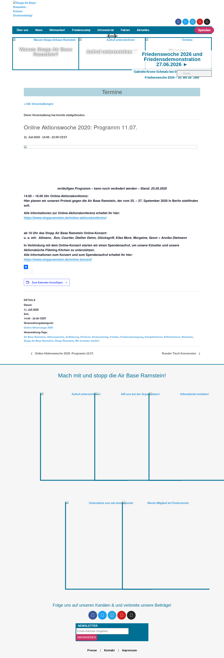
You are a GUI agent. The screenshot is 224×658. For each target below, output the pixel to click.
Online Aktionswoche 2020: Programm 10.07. (64, 353)
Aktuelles (143, 30)
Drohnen (85, 336)
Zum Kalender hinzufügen (47, 282)
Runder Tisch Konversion (179, 353)
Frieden (114, 336)
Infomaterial (105, 30)
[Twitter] (185, 22)
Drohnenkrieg (100, 336)
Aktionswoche (55, 336)
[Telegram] (193, 22)
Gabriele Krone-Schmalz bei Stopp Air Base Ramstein (172, 71)
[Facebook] (178, 22)
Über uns (22, 30)
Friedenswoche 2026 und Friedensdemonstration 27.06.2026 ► (172, 59)
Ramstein (187, 336)
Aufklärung (72, 336)
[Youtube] (200, 22)
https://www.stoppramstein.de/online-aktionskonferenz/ (65, 218)
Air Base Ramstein (35, 336)
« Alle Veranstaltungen (39, 103)
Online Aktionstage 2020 (38, 327)
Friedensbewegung (131, 336)
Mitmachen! (57, 30)
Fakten (125, 30)
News (39, 30)
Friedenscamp (81, 30)
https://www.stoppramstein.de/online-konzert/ (58, 259)
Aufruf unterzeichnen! (111, 51)
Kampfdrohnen (154, 336)
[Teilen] (112, 267)
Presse (92, 650)
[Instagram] (207, 22)
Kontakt (109, 650)
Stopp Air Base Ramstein (38, 340)
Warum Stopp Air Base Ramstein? (45, 52)
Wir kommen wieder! (87, 340)
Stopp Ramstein (64, 340)
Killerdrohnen (172, 336)
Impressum (129, 650)
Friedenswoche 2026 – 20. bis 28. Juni (172, 77)
